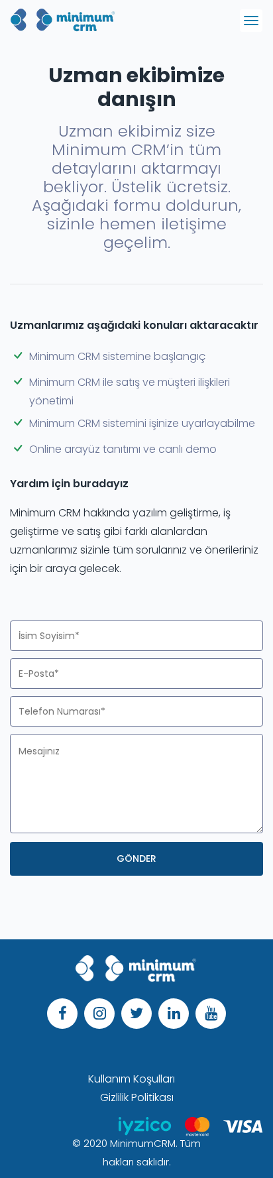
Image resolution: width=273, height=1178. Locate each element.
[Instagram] (99, 1013)
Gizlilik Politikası (137, 1097)
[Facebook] (62, 1013)
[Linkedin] (173, 1013)
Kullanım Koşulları (131, 1079)
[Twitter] (136, 1013)
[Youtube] (210, 1013)
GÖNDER (136, 858)
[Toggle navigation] (251, 20)
